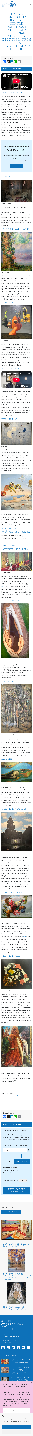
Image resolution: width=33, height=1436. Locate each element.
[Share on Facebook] (4, 61)
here (15, 405)
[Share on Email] (19, 61)
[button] (3, 1416)
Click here (16, 166)
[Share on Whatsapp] (15, 61)
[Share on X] (8, 61)
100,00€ (25, 1156)
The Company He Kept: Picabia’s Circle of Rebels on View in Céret (15, 1308)
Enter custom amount (22, 1161)
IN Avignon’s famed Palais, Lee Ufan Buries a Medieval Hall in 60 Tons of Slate (16, 1276)
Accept (16, 1427)
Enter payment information (16, 1190)
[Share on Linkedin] (11, 61)
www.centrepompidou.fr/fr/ (10, 1096)
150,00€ (8, 1161)
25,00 (7, 1156)
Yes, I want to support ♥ (9, 545)
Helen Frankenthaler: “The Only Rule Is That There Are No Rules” (16, 1245)
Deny (16, 1432)
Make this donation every (11, 1180)
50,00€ (16, 1156)
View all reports (11, 1211)
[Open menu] (30, 4)
